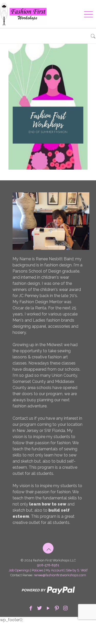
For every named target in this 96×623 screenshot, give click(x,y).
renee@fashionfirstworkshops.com (60, 575)
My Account (55, 570)
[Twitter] (39, 608)
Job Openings (19, 570)
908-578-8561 (48, 565)
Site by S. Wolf (77, 570)
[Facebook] (30, 608)
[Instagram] (65, 608)
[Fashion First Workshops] (41, 14)
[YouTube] (48, 608)
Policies (37, 570)
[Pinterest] (56, 608)
